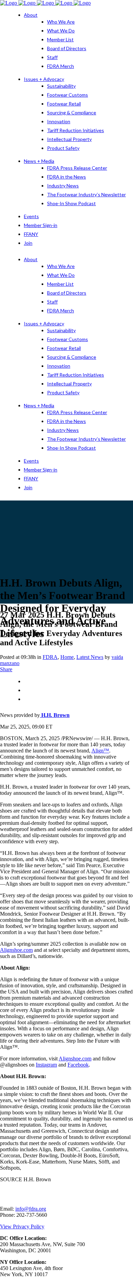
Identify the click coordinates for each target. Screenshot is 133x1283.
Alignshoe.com (16, 950)
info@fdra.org (30, 1209)
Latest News (89, 657)
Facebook (78, 1065)
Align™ (100, 750)
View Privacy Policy (22, 1226)
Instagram (46, 1065)
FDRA (50, 657)
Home (67, 657)
